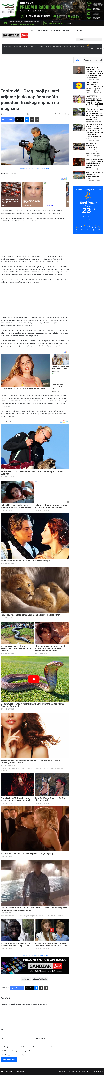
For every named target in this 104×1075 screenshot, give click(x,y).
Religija (65, 46)
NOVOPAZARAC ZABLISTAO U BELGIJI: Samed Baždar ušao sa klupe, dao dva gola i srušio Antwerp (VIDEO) (94, 100)
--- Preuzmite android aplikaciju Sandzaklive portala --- (34, 168)
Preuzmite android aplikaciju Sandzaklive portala (35, 955)
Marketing (99, 1071)
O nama (92, 1071)
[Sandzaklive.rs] (15, 35)
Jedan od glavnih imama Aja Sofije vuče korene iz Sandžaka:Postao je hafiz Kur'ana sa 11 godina (94, 163)
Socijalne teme (74, 46)
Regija (46, 30)
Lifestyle (74, 30)
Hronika (40, 46)
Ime (2, 1029)
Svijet (52, 30)
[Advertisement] (35, 71)
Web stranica (40, 1038)
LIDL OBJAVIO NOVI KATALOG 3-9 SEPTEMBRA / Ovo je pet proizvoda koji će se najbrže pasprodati (94, 87)
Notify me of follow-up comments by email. (16, 1051)
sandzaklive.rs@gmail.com (80, 1071)
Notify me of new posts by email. (13, 1055)
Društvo (33, 46)
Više (81, 30)
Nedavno (78, 60)
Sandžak (32, 30)
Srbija (39, 30)
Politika (26, 46)
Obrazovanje (57, 46)
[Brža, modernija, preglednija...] (35, 965)
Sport (58, 30)
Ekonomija (48, 46)
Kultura (83, 46)
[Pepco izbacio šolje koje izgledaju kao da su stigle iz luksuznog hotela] (79, 175)
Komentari (98, 60)
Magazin (66, 30)
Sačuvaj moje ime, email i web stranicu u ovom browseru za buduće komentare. (28, 1047)
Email (3, 1038)
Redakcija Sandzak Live (9, 114)
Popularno (88, 60)
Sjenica (26, 979)
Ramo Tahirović (40, 979)
